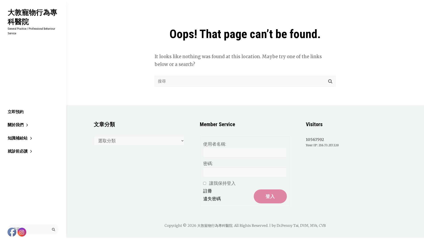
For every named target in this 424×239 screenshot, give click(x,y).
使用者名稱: (214, 144)
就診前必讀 (18, 151)
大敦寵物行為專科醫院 (32, 17)
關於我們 (16, 125)
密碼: (208, 163)
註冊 (207, 191)
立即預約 (16, 112)
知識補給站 (18, 138)
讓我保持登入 (222, 183)
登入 (270, 196)
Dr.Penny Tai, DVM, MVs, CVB (301, 225)
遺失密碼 (212, 198)
